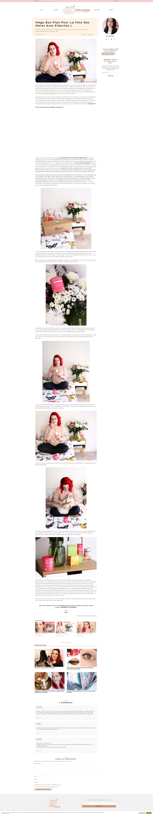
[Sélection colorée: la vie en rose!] (86, 642)
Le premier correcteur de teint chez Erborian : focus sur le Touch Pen (80, 684)
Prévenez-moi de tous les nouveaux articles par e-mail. (47, 802)
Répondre (38, 733)
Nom (35, 792)
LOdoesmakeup (40, 34)
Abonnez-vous (110, 75)
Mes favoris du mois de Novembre (45, 683)
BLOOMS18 (56, 175)
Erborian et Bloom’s (51, 93)
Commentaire (37, 779)
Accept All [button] (149, 812)
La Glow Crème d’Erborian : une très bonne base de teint (81, 707)
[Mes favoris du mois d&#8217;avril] (45, 642)
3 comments (47, 19)
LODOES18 (63, 183)
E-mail (35, 795)
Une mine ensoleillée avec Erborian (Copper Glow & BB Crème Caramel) (49, 707)
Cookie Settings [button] (142, 812)
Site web (36, 797)
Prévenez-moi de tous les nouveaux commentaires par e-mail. (48, 800)
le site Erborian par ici (64, 621)
